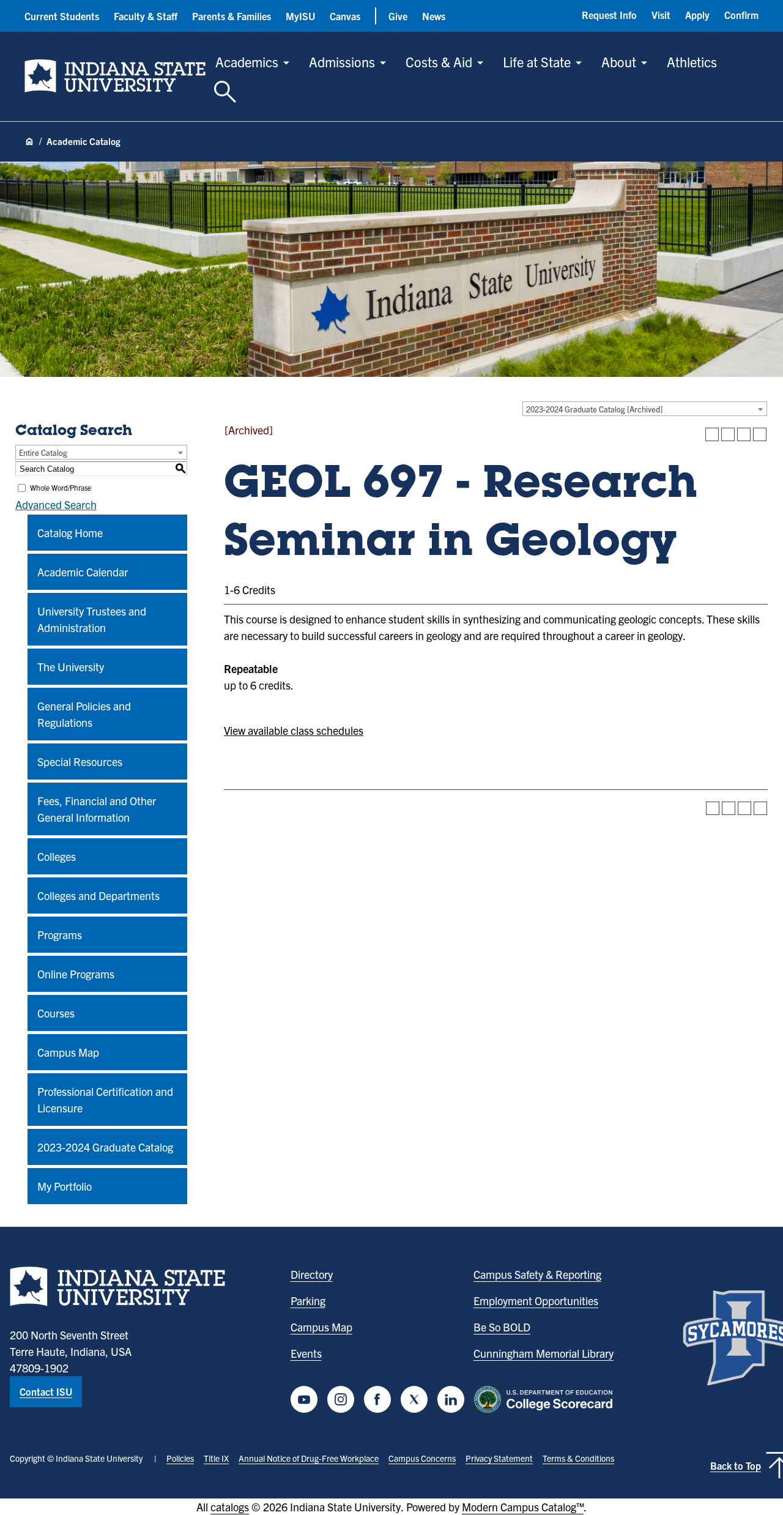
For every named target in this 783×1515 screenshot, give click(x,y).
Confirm (741, 15)
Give (397, 16)
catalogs (229, 1507)
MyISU (300, 16)
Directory (312, 1274)
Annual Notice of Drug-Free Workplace (309, 1458)
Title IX (216, 1458)
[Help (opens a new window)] (759, 434)
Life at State (537, 61)
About (618, 61)
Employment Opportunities (535, 1301)
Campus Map (68, 1052)
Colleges (56, 856)
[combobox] (644, 408)
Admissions (342, 61)
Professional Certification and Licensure (105, 1099)
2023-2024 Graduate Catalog (105, 1147)
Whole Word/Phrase (60, 487)
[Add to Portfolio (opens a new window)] (712, 434)
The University (70, 667)
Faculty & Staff (145, 16)
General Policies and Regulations (84, 714)
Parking (308, 1301)
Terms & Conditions (578, 1458)
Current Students (61, 16)
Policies (180, 1458)
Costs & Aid (439, 61)
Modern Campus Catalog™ (523, 1507)
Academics (246, 61)
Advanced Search (56, 504)
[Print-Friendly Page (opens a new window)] (744, 434)
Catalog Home (70, 533)
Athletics (692, 61)
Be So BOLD (501, 1327)
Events (306, 1353)
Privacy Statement (499, 1458)
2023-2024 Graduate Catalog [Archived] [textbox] (594, 409)
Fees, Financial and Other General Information (96, 809)
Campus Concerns (422, 1458)
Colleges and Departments (98, 895)
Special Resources (79, 761)
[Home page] (29, 142)
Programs (59, 935)
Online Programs (75, 974)
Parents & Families (231, 16)
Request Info (609, 15)
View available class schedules (293, 730)
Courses (56, 1013)
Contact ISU (46, 1391)
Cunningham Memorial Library (543, 1353)
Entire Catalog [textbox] (43, 452)
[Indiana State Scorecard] (546, 1399)
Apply (697, 15)
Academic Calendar (82, 572)
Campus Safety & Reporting (537, 1274)
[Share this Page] (728, 434)
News (433, 16)
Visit (660, 15)
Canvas (345, 16)
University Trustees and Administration (91, 619)
